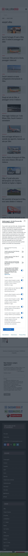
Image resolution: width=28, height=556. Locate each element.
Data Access (14, 334)
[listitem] (14, 248)
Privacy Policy (22, 334)
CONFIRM (8, 329)
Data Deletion (5, 334)
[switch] (22, 252)
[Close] (25, 221)
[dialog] (14, 278)
